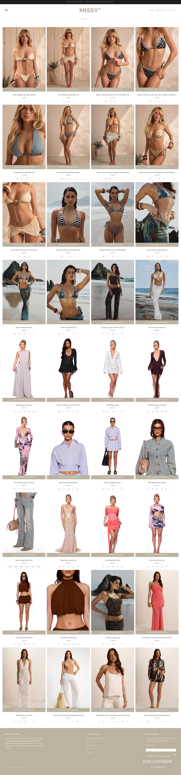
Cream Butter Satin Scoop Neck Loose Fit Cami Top (112, 715)
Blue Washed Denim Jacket (157, 483)
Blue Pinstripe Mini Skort (113, 483)
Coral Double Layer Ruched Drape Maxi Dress (157, 638)
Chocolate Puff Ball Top (68, 638)
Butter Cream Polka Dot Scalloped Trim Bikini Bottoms (157, 172)
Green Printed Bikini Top (68, 328)
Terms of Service (91, 745)
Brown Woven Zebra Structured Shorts (157, 715)
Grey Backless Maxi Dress (24, 405)
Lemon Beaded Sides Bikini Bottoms (24, 95)
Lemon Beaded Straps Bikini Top (68, 95)
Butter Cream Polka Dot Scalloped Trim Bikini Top (112, 172)
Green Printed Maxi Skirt (24, 328)
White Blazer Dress (112, 405)
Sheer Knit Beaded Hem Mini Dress (68, 405)
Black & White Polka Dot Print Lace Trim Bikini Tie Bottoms (157, 95)
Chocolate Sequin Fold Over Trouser (113, 328)
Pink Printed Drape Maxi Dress (24, 483)
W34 (38, 566)
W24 (10, 566)
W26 (15, 566)
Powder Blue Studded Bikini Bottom (68, 172)
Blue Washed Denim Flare (24, 560)
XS (106, 101)
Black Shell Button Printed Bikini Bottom (112, 250)
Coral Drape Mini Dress (112, 560)
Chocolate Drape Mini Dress (157, 405)
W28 (21, 566)
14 (122, 334)
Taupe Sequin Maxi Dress (68, 560)
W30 (27, 566)
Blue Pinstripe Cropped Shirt (68, 483)
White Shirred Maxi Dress (24, 715)
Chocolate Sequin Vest (112, 638)
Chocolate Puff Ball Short (24, 638)
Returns (88, 749)
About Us (89, 752)
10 (113, 334)
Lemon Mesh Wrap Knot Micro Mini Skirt (24, 250)
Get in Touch (90, 742)
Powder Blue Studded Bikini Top (24, 172)
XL (166, 256)
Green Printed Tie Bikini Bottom (157, 250)
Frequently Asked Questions (95, 738)
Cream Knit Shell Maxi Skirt (157, 328)
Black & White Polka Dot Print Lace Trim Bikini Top (112, 95)
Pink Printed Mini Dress (157, 560)
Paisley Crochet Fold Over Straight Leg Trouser (68, 715)
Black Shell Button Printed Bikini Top (68, 250)
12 (29, 411)
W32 (32, 566)
